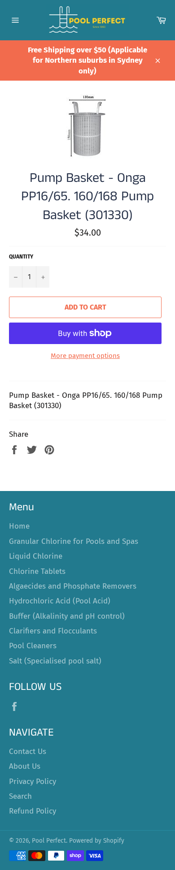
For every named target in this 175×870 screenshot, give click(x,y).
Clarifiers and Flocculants (53, 631)
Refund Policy (32, 811)
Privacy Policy (32, 781)
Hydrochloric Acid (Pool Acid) (59, 601)
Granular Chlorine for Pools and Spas (73, 541)
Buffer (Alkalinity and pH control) (67, 616)
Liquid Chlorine (35, 556)
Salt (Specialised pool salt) (55, 661)
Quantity (21, 257)
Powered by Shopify (96, 840)
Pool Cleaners (33, 645)
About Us (24, 766)
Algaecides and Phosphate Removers (72, 586)
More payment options (85, 356)
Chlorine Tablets (37, 571)
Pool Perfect (49, 840)
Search (20, 796)
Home (19, 526)
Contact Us (27, 751)
